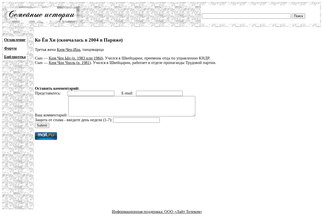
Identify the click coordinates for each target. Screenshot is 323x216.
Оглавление (14, 40)
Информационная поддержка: (138, 211)
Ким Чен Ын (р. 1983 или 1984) (76, 58)
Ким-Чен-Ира (68, 49)
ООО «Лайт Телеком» (183, 211)
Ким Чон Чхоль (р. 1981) (70, 62)
